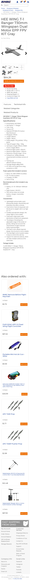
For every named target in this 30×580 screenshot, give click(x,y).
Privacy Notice (20, 536)
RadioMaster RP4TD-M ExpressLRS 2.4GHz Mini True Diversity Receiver (14, 474)
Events (3, 569)
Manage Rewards (6, 544)
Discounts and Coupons (5, 565)
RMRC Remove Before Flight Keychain (14, 295)
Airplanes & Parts (8, 10)
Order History (5, 534)
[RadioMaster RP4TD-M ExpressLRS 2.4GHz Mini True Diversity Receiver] (15, 465)
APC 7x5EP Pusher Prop (12, 444)
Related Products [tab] (11, 112)
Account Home (5, 531)
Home (3, 8)
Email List (4, 571)
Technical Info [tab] (20, 104)
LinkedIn (18, 572)
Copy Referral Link (12, 98)
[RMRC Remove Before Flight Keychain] (15, 286)
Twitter (18, 567)
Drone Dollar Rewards (20, 550)
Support (18, 546)
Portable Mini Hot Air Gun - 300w (14, 355)
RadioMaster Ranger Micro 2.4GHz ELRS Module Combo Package (13, 503)
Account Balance (6, 537)
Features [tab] (7, 104)
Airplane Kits (19, 10)
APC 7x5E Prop (9, 414)
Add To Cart (24, 304)
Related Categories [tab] (12, 108)
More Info (24, 394)
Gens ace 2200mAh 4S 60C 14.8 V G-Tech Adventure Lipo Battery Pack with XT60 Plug (14, 385)
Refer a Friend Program (20, 554)
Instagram (19, 564)
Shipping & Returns (22, 533)
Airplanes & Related (12, 8)
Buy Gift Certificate (21, 544)
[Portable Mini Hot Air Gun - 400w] (15, 345)
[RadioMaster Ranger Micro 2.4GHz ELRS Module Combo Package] (15, 495)
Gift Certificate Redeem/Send (5, 540)
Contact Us (19, 541)
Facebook (19, 561)
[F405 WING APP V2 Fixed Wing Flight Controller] (15, 316)
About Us (4, 561)
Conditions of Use (21, 538)
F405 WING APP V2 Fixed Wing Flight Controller (13, 325)
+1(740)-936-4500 (17, 578)
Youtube (18, 569)
